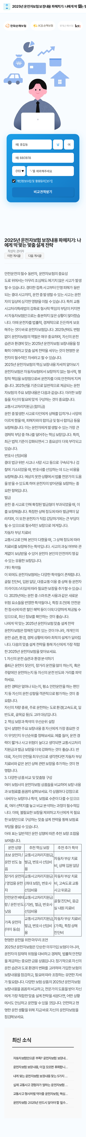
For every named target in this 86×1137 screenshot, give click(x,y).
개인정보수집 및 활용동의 (31, 181)
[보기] (49, 181)
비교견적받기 (43, 192)
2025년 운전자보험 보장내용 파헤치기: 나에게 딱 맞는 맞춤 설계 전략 (6, 6)
